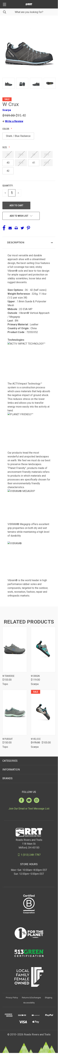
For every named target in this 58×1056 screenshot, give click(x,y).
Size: (5, 147)
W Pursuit (7, 739)
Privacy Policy (12, 998)
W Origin (35, 676)
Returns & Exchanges (31, 998)
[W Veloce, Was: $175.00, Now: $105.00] (43, 712)
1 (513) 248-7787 (30, 854)
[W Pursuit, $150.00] (14, 712)
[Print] (16, 228)
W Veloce (36, 739)
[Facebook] (4, 228)
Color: (6, 129)
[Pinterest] (28, 228)
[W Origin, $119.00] (43, 649)
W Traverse (8, 676)
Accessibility (29, 1003)
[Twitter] (22, 228)
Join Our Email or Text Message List (29, 808)
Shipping (48, 998)
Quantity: (7, 185)
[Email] (10, 228)
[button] (12, 121)
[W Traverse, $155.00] (14, 649)
